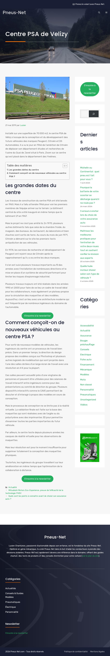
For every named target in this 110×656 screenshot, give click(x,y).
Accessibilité (87, 325)
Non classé (86, 384)
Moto (83, 379)
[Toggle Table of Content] (64, 165)
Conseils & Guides (14, 593)
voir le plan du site (90, 556)
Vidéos (83, 404)
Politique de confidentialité (76, 652)
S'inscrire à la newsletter (37, 315)
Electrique (85, 354)
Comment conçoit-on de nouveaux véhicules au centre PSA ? (37, 175)
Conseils (84, 349)
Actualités (10, 588)
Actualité (12, 487)
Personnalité (87, 389)
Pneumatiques (88, 394)
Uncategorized (88, 399)
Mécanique (86, 369)
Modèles (84, 374)
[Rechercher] (94, 113)
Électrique (10, 607)
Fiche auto (85, 359)
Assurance (85, 335)
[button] (99, 13)
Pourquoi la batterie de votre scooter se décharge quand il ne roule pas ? (89, 195)
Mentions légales (97, 652)
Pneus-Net (14, 12)
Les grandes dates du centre (24, 170)
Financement (87, 364)
